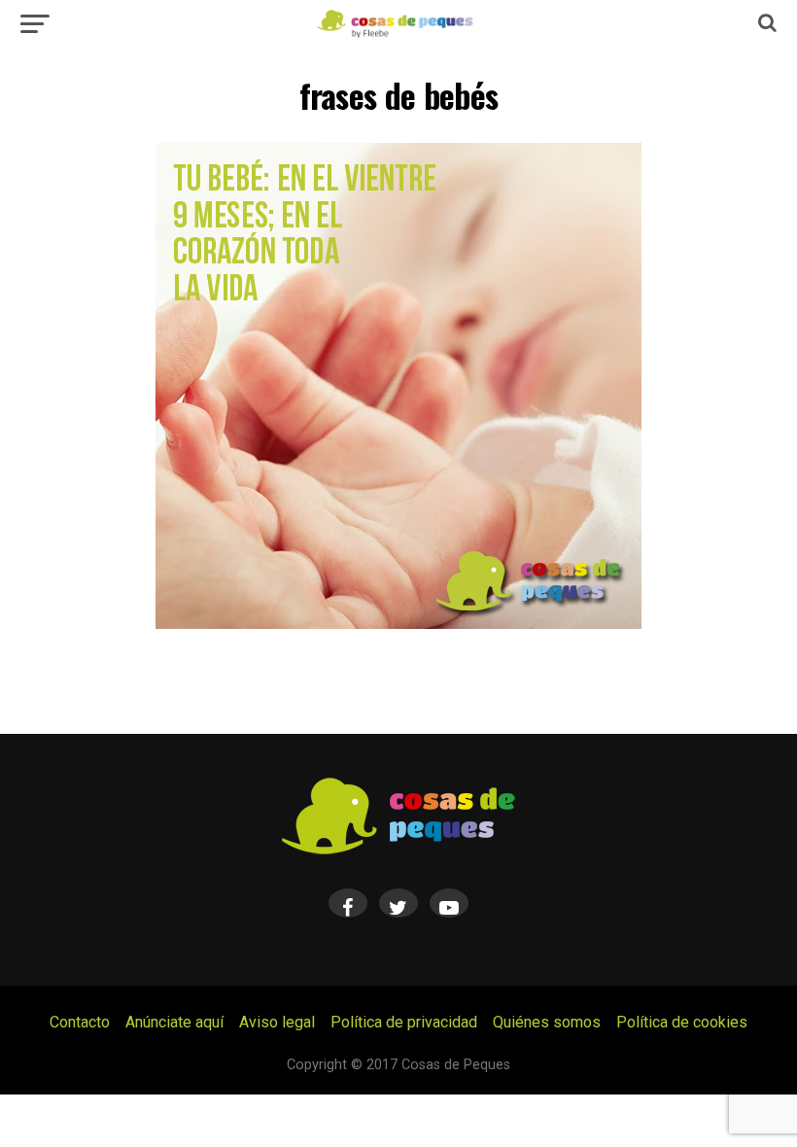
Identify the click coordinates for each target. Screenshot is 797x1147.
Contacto (80, 1022)
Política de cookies (681, 1022)
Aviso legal (277, 1022)
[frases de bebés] (398, 623)
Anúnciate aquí (174, 1022)
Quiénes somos (547, 1022)
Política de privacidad (403, 1022)
